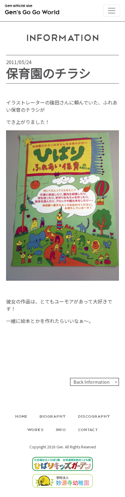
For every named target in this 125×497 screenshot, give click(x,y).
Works (35, 429)
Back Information (91, 382)
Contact (88, 429)
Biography (52, 416)
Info (61, 429)
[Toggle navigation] (111, 11)
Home (21, 416)
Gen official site (32, 10)
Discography (94, 416)
